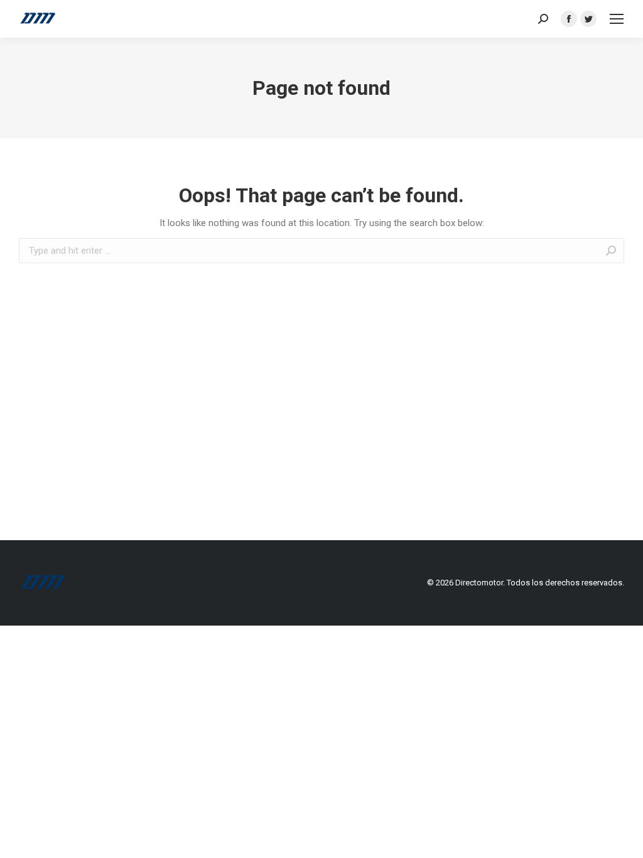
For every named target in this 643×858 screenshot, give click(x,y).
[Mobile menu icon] (616, 18)
